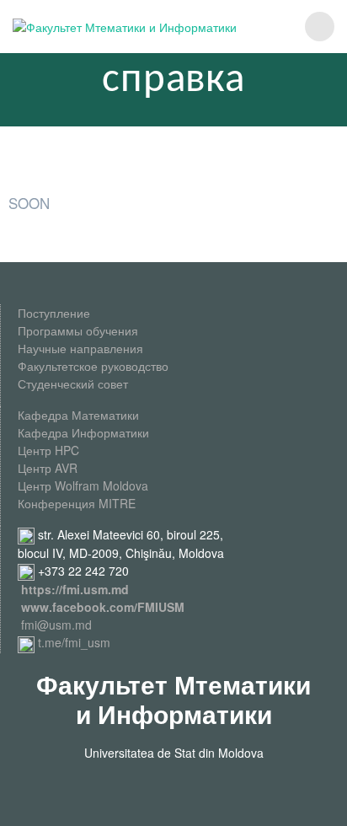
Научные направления (80, 348)
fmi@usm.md (56, 624)
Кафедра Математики (78, 414)
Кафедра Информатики (83, 432)
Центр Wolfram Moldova (83, 485)
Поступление (54, 312)
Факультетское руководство (93, 365)
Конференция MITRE (77, 503)
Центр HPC (48, 450)
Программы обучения (78, 330)
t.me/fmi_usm (72, 642)
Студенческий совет (73, 383)
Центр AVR (47, 467)
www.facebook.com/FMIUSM (102, 606)
